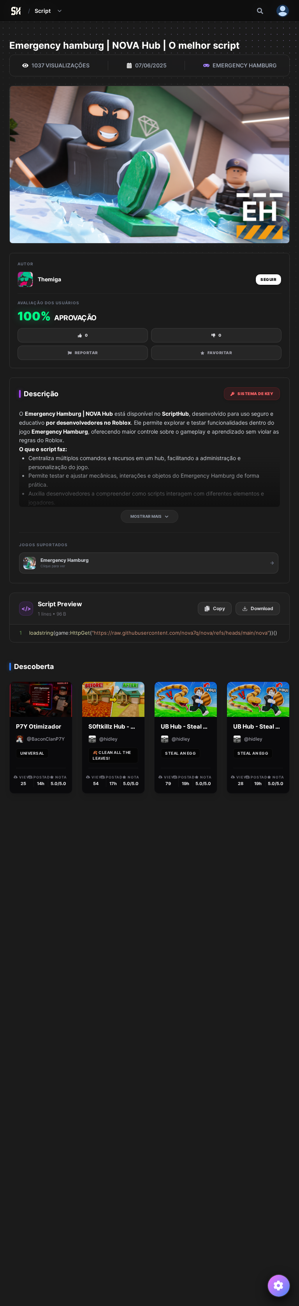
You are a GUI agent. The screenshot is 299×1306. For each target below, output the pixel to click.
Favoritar (220, 352)
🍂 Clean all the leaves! (112, 755)
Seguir (268, 279)
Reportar (86, 352)
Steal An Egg (180, 753)
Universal (32, 753)
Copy (219, 608)
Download (262, 608)
